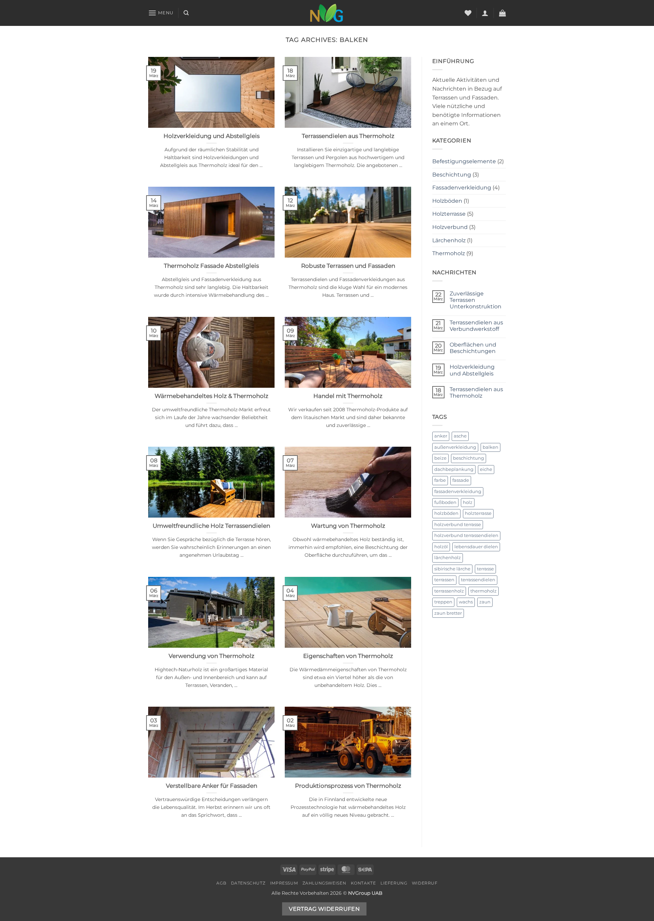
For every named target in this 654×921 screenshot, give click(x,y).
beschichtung (468, 458)
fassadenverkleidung (457, 491)
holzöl (441, 546)
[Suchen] (186, 12)
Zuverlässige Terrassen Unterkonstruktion (475, 300)
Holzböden (447, 201)
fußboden (445, 502)
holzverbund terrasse (457, 524)
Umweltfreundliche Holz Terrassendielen (211, 525)
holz (467, 502)
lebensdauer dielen (476, 546)
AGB (221, 883)
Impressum (284, 883)
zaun (484, 601)
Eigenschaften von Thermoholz (348, 656)
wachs (466, 601)
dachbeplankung (453, 469)
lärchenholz (447, 557)
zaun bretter (448, 613)
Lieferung (393, 883)
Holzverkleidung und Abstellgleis (212, 136)
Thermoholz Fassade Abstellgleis (211, 265)
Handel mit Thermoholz (348, 396)
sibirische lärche (452, 568)
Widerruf (425, 883)
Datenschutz (248, 883)
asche (460, 436)
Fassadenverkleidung (461, 187)
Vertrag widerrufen (324, 909)
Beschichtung (451, 174)
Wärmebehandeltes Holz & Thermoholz (211, 396)
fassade (460, 480)
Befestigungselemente (464, 161)
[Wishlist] (468, 12)
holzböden (446, 513)
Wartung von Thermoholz (348, 525)
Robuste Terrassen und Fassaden (348, 265)
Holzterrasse (449, 214)
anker (440, 436)
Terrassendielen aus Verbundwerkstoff (476, 325)
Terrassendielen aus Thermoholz (348, 136)
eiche (486, 469)
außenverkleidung (455, 447)
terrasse (485, 568)
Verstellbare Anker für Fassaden (211, 785)
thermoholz (483, 591)
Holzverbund (450, 227)
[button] (160, 12)
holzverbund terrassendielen (466, 535)
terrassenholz (449, 591)
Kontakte (363, 883)
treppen (443, 601)
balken (490, 447)
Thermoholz (448, 253)
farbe (440, 480)
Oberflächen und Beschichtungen (473, 347)
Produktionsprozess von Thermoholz (348, 785)
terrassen (444, 579)
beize (440, 458)
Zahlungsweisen (324, 883)
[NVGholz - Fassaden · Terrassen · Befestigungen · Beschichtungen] (327, 13)
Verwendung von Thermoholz (211, 656)
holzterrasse (478, 513)
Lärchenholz (449, 240)
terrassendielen (478, 579)
